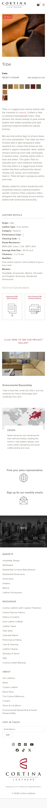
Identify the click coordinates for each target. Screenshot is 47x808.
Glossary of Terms (11, 653)
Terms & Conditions (12, 705)
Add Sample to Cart (36, 78)
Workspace (8, 565)
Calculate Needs (10, 635)
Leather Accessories (12, 592)
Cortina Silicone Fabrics (14, 612)
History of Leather (11, 617)
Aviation (6, 583)
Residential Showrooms (14, 574)
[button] (5, 86)
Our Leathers (9, 678)
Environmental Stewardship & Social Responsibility (20, 712)
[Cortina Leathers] (14, 4)
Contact (6, 701)
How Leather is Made (13, 621)
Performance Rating (12, 640)
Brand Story (8, 692)
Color (5, 73)
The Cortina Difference (13, 696)
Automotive (8, 579)
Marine (6, 588)
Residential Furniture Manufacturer (19, 569)
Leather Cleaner (10, 649)
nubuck (22, 112)
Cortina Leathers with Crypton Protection (22, 608)
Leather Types (9, 626)
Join (8, 734)
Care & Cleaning (10, 644)
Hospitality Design (11, 560)
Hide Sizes (8, 630)
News (5, 682)
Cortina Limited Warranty (14, 662)
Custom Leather (10, 687)
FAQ (5, 658)
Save (9, 17)
